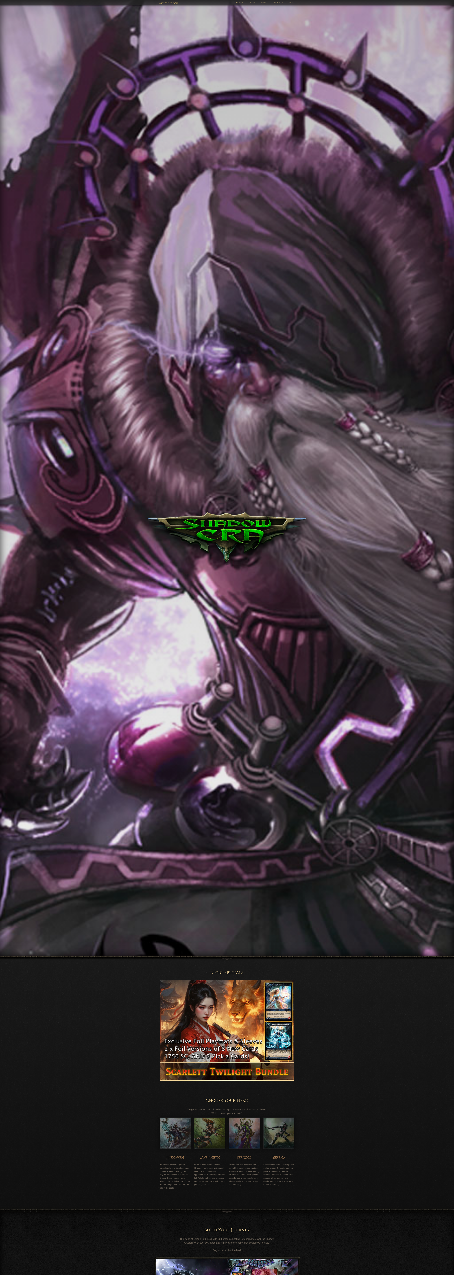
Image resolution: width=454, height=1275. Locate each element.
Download (278, 3)
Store (291, 3)
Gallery (252, 3)
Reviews (264, 3)
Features (239, 3)
